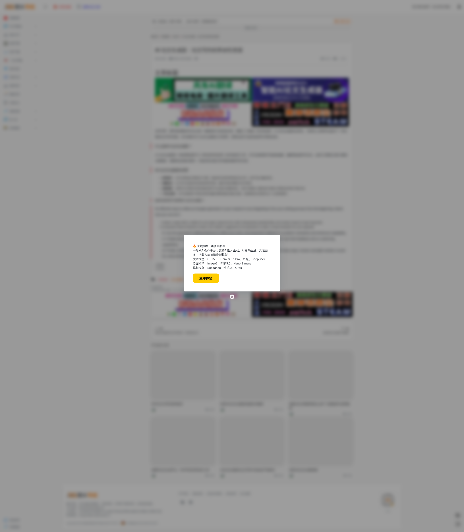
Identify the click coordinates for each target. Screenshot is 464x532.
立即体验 (205, 278)
